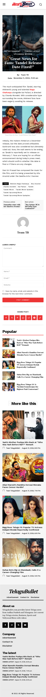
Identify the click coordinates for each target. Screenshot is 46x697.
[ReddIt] (28, 317)
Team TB (25, 75)
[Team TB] (23, 223)
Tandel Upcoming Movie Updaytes (16, 195)
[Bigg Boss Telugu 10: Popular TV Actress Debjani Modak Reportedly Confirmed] (8, 364)
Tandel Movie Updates (24, 189)
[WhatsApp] (23, 317)
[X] (11, 317)
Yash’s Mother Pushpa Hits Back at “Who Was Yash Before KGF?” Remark (30, 342)
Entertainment (12, 51)
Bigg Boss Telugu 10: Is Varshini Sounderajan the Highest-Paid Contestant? (28, 386)
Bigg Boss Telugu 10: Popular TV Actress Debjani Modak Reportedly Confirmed (29, 364)
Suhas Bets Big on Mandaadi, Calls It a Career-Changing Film (30, 375)
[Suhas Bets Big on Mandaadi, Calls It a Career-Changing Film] (8, 375)
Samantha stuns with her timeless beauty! (12, 206)
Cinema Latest (32, 51)
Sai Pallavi (22, 187)
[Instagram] (11, 625)
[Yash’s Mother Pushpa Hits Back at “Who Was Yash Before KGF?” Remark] (8, 342)
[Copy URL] (40, 317)
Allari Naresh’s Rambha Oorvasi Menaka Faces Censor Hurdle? (30, 353)
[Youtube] (25, 625)
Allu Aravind (35, 184)
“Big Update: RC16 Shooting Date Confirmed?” (32, 207)
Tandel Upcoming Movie (12, 192)
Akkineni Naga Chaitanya (19, 184)
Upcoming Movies (23, 54)
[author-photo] (4, 448)
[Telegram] (34, 317)
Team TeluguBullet (13, 448)
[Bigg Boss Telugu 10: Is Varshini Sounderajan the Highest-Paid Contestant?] (8, 387)
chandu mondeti (9, 187)
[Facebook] (6, 317)
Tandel (30, 187)
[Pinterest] (17, 317)
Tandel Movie (8, 189)
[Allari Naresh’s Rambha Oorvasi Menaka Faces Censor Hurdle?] (8, 353)
